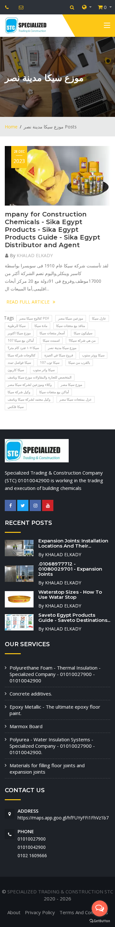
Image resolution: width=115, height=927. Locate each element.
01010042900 (32, 847)
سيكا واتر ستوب (44, 370)
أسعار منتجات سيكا (52, 333)
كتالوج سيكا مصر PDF (34, 318)
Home (11, 127)
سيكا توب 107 (49, 362)
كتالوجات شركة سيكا (21, 355)
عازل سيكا (99, 318)
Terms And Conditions (83, 912)
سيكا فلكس (16, 406)
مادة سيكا (40, 325)
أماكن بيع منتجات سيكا (54, 392)
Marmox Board (26, 726)
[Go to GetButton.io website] (99, 921)
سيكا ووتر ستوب (93, 355)
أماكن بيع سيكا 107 (21, 340)
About (13, 912)
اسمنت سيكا (51, 340)
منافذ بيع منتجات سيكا (70, 325)
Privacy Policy (40, 912)
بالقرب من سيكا (79, 362)
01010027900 (32, 839)
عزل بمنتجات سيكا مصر (75, 399)
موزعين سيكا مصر (70, 318)
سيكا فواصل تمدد (19, 362)
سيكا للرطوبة (17, 325)
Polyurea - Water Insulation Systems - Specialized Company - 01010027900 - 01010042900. (52, 745)
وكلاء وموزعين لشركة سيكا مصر (30, 384)
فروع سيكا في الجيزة (58, 355)
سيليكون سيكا (83, 333)
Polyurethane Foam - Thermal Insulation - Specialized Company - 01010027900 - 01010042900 (55, 674)
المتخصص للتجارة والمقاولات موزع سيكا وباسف (40, 377)
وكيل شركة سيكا (19, 392)
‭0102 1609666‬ (32, 855)
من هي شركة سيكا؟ (82, 340)
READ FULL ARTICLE (28, 302)
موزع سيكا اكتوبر (19, 333)
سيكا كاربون (16, 370)
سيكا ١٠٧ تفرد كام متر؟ (23, 348)
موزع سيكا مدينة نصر (62, 348)
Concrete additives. (31, 693)
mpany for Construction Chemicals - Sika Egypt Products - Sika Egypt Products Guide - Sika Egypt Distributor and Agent (52, 229)
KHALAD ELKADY (35, 255)
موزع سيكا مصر (71, 384)
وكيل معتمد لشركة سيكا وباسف (29, 399)
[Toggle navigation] (107, 26)
